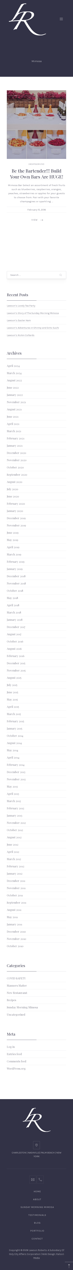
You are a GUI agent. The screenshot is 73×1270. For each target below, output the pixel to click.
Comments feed (16, 1061)
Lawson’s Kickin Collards (20, 335)
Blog (37, 1222)
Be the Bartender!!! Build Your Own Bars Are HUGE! (36, 174)
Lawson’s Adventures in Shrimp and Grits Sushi (33, 327)
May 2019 (12, 540)
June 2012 (12, 844)
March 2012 (14, 859)
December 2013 (16, 772)
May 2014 (12, 750)
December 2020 (16, 453)
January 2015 (14, 728)
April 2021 (13, 424)
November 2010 (16, 939)
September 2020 (17, 474)
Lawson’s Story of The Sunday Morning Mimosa (33, 313)
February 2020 (16, 503)
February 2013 (15, 808)
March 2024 (14, 373)
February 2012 (15, 866)
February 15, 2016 (36, 209)
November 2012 (16, 823)
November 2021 (16, 402)
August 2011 (14, 910)
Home (37, 1191)
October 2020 (15, 467)
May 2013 (12, 786)
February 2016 (15, 656)
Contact (37, 1238)
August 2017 (14, 634)
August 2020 (14, 482)
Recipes (11, 1000)
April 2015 (13, 706)
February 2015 (15, 721)
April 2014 (13, 757)
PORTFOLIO (37, 1230)
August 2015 (14, 677)
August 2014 (14, 743)
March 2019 (14, 554)
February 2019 (15, 561)
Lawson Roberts (38, 1250)
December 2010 (16, 931)
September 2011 (16, 902)
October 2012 (15, 830)
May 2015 (12, 699)
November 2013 (16, 779)
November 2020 (16, 460)
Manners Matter (17, 985)
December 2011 (16, 881)
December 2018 (16, 576)
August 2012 (14, 837)
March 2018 (14, 612)
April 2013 (13, 794)
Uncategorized (36, 164)
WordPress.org (16, 1068)
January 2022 (15, 395)
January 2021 (14, 445)
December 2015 (16, 663)
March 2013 (14, 801)
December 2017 (16, 627)
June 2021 (12, 416)
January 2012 (14, 873)
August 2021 (14, 409)
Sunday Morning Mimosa (22, 1007)
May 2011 (12, 917)
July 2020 (12, 489)
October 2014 (15, 735)
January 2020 (15, 511)
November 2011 (16, 888)
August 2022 (14, 380)
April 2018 (13, 605)
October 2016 (15, 641)
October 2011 (15, 895)
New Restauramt (17, 993)
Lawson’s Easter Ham (19, 320)
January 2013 (14, 815)
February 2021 (15, 438)
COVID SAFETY (16, 978)
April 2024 (13, 366)
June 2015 (12, 692)
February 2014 (15, 764)
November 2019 (16, 525)
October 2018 (15, 590)
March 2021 (14, 431)
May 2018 (12, 598)
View (34, 219)
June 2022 (13, 387)
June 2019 (13, 532)
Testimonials (37, 1215)
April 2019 (13, 547)
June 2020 (13, 496)
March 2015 (14, 714)
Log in (11, 1047)
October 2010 (15, 946)
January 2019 (15, 569)
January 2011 (14, 924)
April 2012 (13, 852)
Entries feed (14, 1054)
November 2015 (16, 670)
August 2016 (14, 648)
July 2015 (12, 685)
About (37, 1199)
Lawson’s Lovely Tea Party (21, 305)
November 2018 (16, 583)
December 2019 (16, 518)
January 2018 (14, 619)
